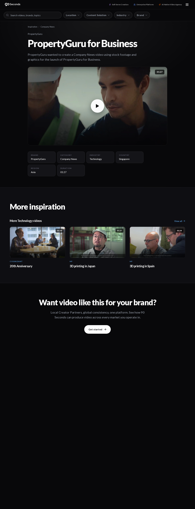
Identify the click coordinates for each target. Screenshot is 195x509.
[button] (97, 106)
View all (178, 221)
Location (71, 15)
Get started (95, 329)
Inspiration (32, 27)
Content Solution (96, 15)
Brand (140, 15)
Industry (121, 15)
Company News (48, 27)
